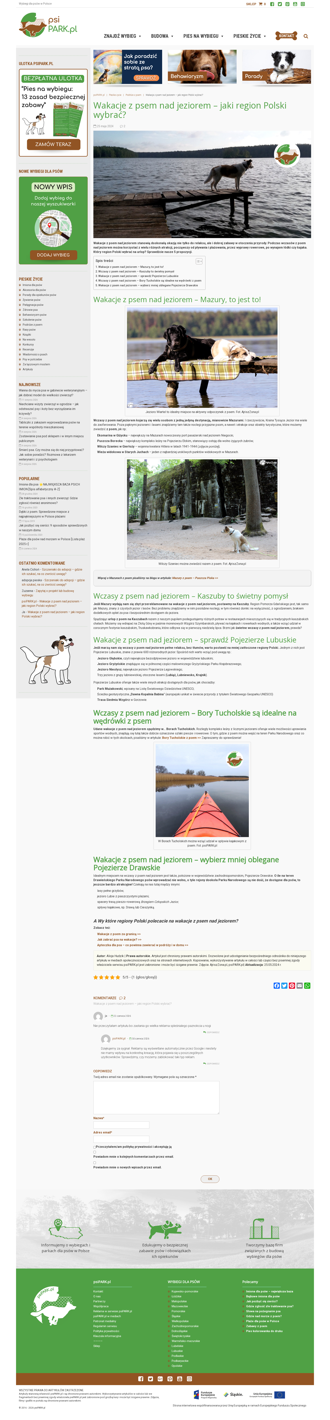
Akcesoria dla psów (34, 289)
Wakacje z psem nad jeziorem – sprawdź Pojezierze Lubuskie (138, 276)
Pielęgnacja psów (33, 304)
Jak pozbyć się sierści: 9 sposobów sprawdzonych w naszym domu (53, 528)
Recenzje (28, 349)
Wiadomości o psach (35, 354)
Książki (27, 334)
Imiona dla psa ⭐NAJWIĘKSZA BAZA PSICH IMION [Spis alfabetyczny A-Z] (49, 487)
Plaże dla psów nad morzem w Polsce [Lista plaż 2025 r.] (52, 541)
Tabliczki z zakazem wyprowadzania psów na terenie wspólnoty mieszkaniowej (49, 425)
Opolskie (177, 1366)
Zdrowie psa (30, 309)
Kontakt (98, 1291)
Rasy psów (29, 329)
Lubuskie (177, 1351)
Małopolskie (179, 1301)
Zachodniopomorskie (185, 1326)
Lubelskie (177, 1346)
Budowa (159, 36)
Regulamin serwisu (105, 1326)
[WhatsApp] (307, 986)
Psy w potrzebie (32, 359)
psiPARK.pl (29, 601)
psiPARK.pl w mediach (107, 1316)
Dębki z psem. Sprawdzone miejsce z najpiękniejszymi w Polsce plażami (44, 514)
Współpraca (100, 1306)
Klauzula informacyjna (107, 1336)
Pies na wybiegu (201, 36)
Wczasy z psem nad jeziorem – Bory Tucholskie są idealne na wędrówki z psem (149, 280)
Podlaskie (178, 1356)
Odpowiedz (213, 1032)
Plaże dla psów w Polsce (262, 1321)
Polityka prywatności (106, 1331)
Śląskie (176, 1316)
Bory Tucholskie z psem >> (181, 738)
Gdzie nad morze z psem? (264, 1316)
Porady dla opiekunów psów (39, 294)
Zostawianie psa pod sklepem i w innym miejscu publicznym (51, 438)
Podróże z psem (32, 324)
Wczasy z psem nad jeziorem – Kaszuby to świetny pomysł (136, 271)
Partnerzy (99, 1301)
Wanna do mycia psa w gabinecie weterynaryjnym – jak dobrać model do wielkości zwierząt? (53, 393)
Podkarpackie (180, 1361)
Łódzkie (176, 1296)
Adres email (102, 1132)
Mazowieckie (180, 1306)
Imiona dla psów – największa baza (269, 1291)
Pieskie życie (247, 36)
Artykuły (28, 369)
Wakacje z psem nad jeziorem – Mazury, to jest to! (131, 267)
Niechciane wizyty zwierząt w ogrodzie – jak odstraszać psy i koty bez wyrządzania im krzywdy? (49, 408)
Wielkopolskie (180, 1321)
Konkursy (28, 344)
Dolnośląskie (180, 1331)
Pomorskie (178, 1311)
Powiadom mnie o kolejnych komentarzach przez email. (133, 1156)
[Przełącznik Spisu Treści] (197, 261)
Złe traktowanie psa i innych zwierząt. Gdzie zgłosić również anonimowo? (48, 500)
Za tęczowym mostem (36, 364)
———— (98, 1341)
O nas (97, 1296)
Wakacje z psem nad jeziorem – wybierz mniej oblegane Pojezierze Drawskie (148, 285)
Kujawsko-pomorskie (185, 1291)
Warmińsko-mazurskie (186, 1341)
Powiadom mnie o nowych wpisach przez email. (127, 1167)
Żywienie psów (31, 299)
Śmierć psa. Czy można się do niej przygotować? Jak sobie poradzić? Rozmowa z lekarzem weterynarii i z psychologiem (51, 454)
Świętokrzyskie (181, 1336)
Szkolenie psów (32, 319)
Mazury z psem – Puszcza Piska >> (195, 578)
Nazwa (98, 1118)
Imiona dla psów (32, 285)
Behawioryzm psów (35, 314)
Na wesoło (29, 339)
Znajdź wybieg (120, 36)
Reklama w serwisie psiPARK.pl (112, 1311)
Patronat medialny (104, 1321)
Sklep (251, 4)
